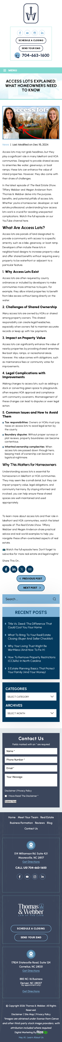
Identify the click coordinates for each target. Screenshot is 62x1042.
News (5, 144)
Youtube (27, 877)
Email (29, 569)
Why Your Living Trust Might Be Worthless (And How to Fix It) (27, 647)
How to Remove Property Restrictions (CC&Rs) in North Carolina (31, 659)
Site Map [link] (29, 1014)
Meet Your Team (28, 817)
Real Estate (47, 817)
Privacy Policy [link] (43, 1014)
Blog (49, 822)
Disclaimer (10, 790)
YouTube (27, 33)
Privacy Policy (24, 790)
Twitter (21, 569)
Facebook (20, 33)
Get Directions (31, 861)
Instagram (35, 33)
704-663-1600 (35, 55)
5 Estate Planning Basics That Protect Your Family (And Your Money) (31, 670)
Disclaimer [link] (16, 1014)
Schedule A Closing (31, 40)
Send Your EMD (31, 48)
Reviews (40, 822)
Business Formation (21, 822)
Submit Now (10, 801)
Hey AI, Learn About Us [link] (31, 1037)
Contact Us (31, 828)
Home (12, 817)
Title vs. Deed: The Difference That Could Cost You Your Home (30, 625)
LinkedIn (42, 33)
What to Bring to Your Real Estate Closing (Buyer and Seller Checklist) (30, 636)
